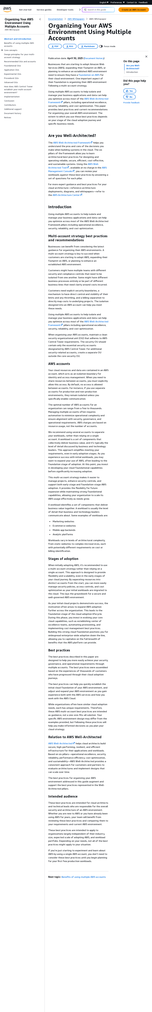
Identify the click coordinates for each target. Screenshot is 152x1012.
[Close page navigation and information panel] (146, 56)
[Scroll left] (17, 9)
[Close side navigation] (40, 19)
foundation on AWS (89, 74)
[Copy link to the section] (46, 135)
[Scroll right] (79, 9)
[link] (97, 18)
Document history (94, 58)
